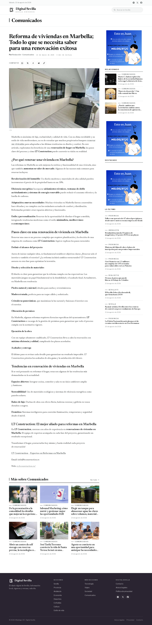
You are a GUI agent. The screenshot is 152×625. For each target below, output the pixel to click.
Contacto (119, 584)
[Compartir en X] (27, 63)
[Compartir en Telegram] (38, 63)
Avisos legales (121, 588)
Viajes (87, 588)
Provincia (57, 588)
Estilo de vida (59, 610)
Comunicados (27, 20)
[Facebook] (141, 2)
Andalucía (57, 591)
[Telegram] (133, 2)
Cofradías (57, 603)
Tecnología (89, 584)
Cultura (56, 607)
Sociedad (88, 591)
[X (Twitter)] (137, 2)
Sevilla (56, 584)
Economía (58, 595)
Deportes (57, 599)
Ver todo (93, 480)
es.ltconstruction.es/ (26, 466)
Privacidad (130, 620)
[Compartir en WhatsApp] (22, 63)
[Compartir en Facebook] (33, 63)
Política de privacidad (124, 591)
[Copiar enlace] (44, 63)
